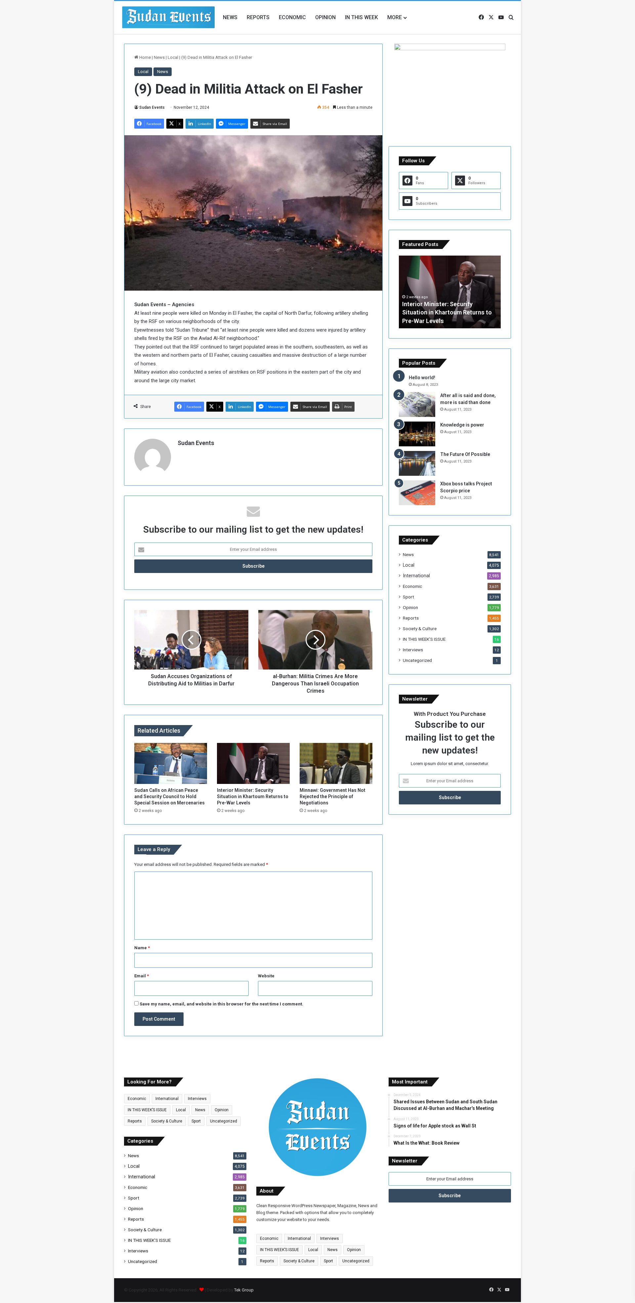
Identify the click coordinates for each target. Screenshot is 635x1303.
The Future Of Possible (465, 454)
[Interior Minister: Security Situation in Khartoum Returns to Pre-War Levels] (253, 763)
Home (144, 57)
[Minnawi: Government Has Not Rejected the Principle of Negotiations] (336, 763)
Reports (258, 17)
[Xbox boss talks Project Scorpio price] (417, 492)
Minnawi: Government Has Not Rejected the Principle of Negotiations (332, 796)
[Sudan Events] (168, 17)
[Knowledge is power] (417, 434)
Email (141, 975)
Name (142, 947)
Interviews (413, 649)
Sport (408, 596)
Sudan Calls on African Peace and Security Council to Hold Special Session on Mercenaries (169, 796)
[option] (450, 292)
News (230, 17)
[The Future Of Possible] (417, 463)
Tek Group (244, 1289)
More (394, 17)
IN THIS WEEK (361, 17)
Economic (292, 17)
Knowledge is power (462, 425)
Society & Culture (420, 628)
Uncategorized (417, 660)
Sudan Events (152, 107)
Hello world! (422, 377)
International (416, 575)
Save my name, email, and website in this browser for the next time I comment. (221, 1003)
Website (266, 975)
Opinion (325, 17)
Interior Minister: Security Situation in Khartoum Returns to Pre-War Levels (252, 796)
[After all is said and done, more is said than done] (417, 404)
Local (173, 57)
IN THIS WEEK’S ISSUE (424, 639)
